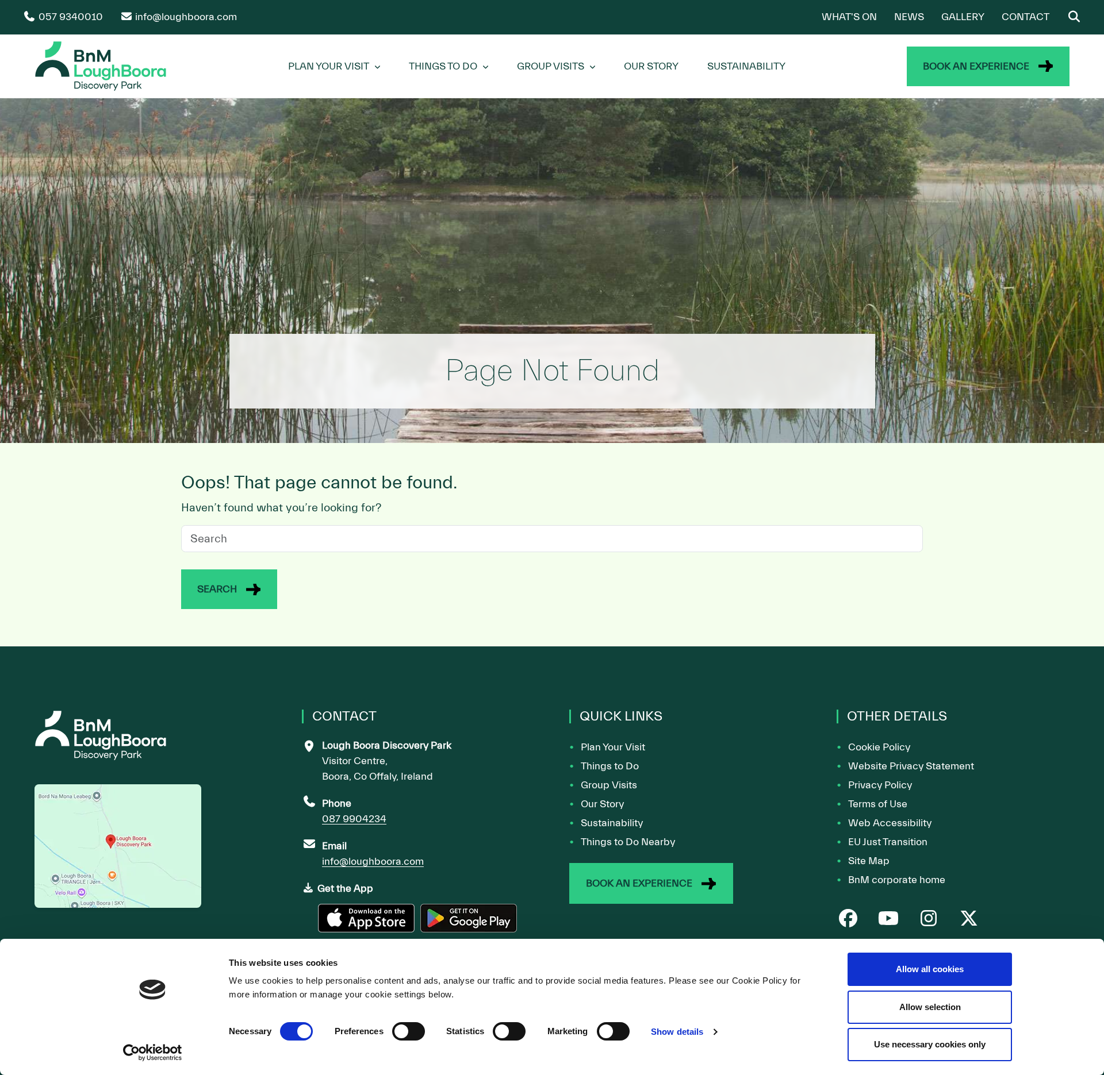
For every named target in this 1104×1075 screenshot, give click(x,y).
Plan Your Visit (328, 66)
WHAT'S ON (849, 17)
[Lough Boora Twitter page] (968, 920)
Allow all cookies (930, 969)
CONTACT (1025, 17)
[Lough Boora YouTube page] (888, 920)
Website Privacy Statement (911, 766)
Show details (677, 1032)
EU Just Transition (887, 842)
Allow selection (930, 1007)
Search (217, 589)
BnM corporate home (896, 880)
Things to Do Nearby (628, 842)
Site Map (869, 861)
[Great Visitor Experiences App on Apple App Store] (367, 923)
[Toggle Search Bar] (1074, 17)
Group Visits (550, 66)
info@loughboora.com (373, 862)
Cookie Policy (879, 747)
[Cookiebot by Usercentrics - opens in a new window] (152, 1052)
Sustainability (746, 66)
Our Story (651, 66)
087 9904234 (354, 819)
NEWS (909, 17)
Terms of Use (877, 804)
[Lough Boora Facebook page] (848, 920)
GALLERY (962, 17)
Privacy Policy (880, 785)
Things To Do (443, 66)
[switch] (408, 1031)
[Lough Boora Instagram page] (928, 920)
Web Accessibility (889, 823)
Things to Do (610, 766)
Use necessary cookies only (930, 1044)
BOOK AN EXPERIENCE (976, 66)
